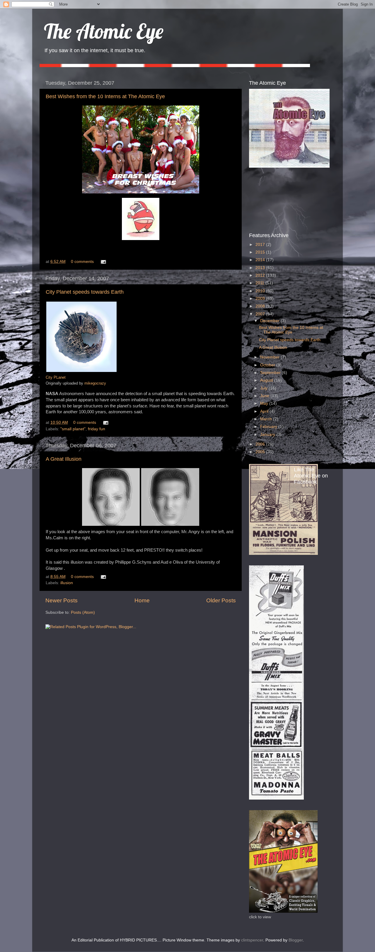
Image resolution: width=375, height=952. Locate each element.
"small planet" (73, 429)
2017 (260, 244)
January (268, 434)
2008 (260, 306)
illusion (66, 583)
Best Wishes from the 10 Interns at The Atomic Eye (105, 96)
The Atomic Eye (103, 31)
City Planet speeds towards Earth (85, 292)
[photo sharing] (81, 371)
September (271, 372)
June (265, 396)
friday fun (96, 429)
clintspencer (252, 940)
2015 (260, 252)
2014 (260, 260)
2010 (260, 291)
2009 (260, 298)
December (270, 321)
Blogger (296, 940)
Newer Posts (61, 600)
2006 (260, 444)
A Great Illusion (63, 459)
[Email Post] (102, 261)
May (264, 403)
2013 (260, 268)
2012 (260, 275)
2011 (260, 283)
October (268, 365)
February (269, 426)
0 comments (82, 261)
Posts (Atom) (83, 612)
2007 (260, 314)
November (270, 357)
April (265, 411)
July (264, 388)
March (266, 419)
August (267, 380)
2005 (260, 452)
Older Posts (221, 600)
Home (142, 600)
